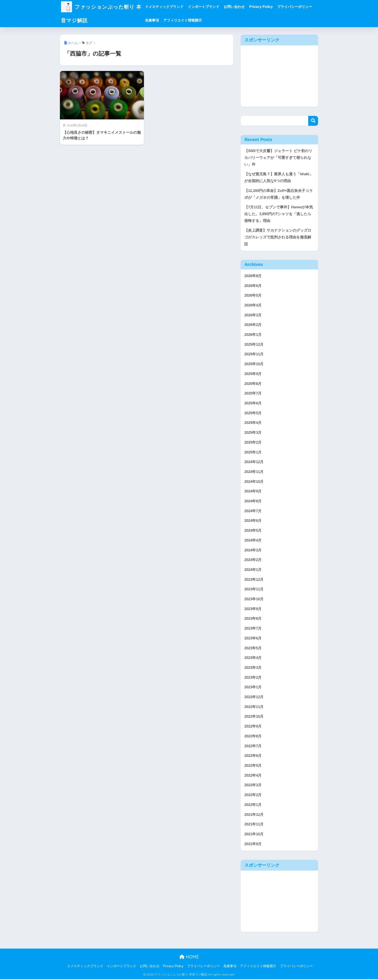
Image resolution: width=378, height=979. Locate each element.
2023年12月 (254, 579)
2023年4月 (253, 658)
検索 (313, 121)
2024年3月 (253, 550)
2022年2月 (253, 795)
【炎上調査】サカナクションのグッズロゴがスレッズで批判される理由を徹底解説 (277, 237)
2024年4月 (253, 540)
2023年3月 (253, 668)
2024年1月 (253, 570)
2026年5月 (253, 295)
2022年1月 (253, 805)
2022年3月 (253, 785)
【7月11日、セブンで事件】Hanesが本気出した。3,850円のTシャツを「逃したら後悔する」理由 (278, 214)
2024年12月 (254, 462)
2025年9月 (253, 374)
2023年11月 (254, 589)
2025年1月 (253, 452)
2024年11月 (254, 472)
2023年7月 (253, 628)
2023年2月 (253, 677)
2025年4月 (253, 423)
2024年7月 (253, 511)
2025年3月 (253, 432)
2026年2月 (253, 325)
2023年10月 (254, 599)
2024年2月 (253, 560)
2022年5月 (253, 765)
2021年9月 (253, 844)
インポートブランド (203, 7)
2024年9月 (253, 491)
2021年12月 (254, 815)
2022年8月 (253, 736)
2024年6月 (253, 521)
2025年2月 (253, 442)
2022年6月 (253, 756)
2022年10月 (254, 716)
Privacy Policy (261, 7)
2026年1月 (253, 335)
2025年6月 (253, 403)
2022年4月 (253, 775)
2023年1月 (253, 687)
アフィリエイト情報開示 (182, 20)
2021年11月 (254, 824)
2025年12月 (254, 344)
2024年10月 (254, 482)
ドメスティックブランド (164, 7)
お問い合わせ (234, 7)
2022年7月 (253, 746)
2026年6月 (253, 286)
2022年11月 (254, 707)
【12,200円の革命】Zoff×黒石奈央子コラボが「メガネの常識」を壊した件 (278, 194)
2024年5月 (253, 530)
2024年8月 (253, 501)
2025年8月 (253, 384)
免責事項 (152, 20)
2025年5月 (253, 413)
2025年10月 (254, 364)
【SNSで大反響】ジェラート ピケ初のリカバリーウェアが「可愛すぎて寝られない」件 (278, 157)
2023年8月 (253, 618)
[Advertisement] (279, 76)
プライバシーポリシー (294, 7)
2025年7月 (253, 393)
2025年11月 (254, 354)
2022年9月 (253, 726)
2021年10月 (254, 834)
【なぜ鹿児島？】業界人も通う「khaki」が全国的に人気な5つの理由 (278, 177)
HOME (191, 957)
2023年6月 (253, 638)
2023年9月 (253, 609)
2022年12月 (254, 697)
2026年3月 (253, 315)
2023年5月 (253, 648)
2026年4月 (253, 305)
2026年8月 (253, 276)
